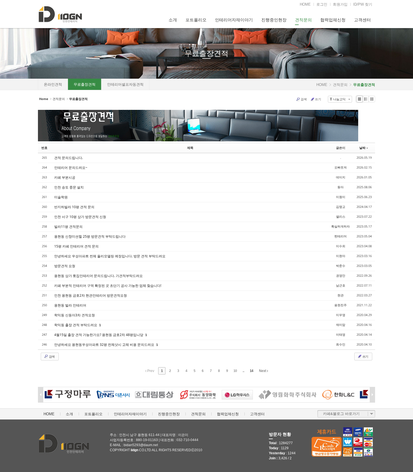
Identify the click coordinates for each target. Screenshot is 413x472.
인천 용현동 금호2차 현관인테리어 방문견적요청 (90, 295)
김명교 (340, 207)
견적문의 (303, 19)
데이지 (340, 177)
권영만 (340, 275)
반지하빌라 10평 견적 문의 (74, 207)
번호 (44, 148)
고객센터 (362, 19)
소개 (173, 19)
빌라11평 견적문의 (68, 226)
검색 (304, 99)
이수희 (340, 246)
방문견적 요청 (64, 266)
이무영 (340, 315)
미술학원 (61, 197)
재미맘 (340, 325)
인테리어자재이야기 (234, 19)
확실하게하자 (340, 226)
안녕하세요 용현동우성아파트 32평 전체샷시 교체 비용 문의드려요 (104, 344)
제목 (190, 148)
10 (235, 371)
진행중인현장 (274, 19)
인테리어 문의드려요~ (70, 167)
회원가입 (340, 4)
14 (251, 371)
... (243, 371)
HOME (305, 4)
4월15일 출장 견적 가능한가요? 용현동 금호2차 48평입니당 (99, 334)
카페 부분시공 (64, 177)
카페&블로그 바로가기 (341, 414)
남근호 (340, 285)
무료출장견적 (206, 53)
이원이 (340, 197)
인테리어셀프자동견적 (125, 84)
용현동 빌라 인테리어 (70, 305)
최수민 (340, 344)
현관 (340, 295)
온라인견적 (53, 84)
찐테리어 (340, 236)
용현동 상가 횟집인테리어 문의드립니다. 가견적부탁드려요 (98, 275)
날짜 (362, 148)
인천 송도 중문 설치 (69, 187)
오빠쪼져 (340, 167)
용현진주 (340, 305)
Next (263, 371)
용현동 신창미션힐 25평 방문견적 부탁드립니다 (90, 236)
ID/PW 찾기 (362, 4)
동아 (340, 187)
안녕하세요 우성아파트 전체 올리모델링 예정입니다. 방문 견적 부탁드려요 (109, 256)
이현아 (340, 256)
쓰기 (318, 99)
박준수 (340, 266)
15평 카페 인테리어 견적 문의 (76, 246)
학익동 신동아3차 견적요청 (74, 315)
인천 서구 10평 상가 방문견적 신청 (80, 216)
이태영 (340, 334)
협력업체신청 (333, 19)
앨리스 (340, 216)
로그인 (321, 4)
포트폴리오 (195, 19)
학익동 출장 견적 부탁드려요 (76, 325)
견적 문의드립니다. (68, 157)
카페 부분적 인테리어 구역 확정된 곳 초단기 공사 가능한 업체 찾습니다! (107, 285)
